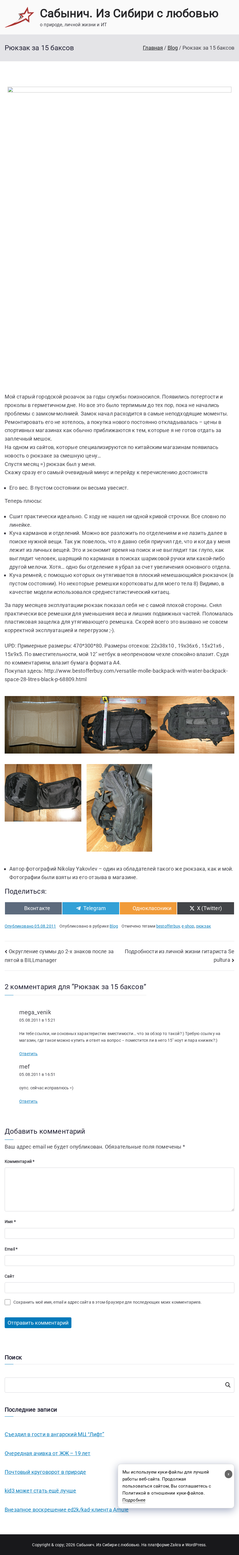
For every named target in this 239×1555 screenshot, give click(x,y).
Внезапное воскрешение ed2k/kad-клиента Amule (67, 1510)
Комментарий (19, 1161)
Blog (114, 926)
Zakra (175, 1544)
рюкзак (203, 926)
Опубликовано (30, 926)
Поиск (228, 1385)
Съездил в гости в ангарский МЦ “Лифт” (54, 1434)
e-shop (188, 926)
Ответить (28, 1053)
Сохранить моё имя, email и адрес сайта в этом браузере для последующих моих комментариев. (107, 1302)
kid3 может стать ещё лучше (40, 1491)
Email (11, 1249)
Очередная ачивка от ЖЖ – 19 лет (48, 1453)
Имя (10, 1221)
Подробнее (134, 1500)
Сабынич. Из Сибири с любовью (129, 13)
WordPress (195, 1544)
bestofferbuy (168, 926)
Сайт (9, 1276)
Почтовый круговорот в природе (45, 1472)
